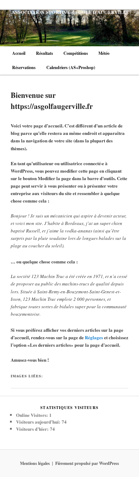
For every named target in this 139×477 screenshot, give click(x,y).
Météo (103, 53)
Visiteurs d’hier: (33, 428)
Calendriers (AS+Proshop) (70, 67)
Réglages (94, 337)
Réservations (24, 67)
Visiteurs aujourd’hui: (39, 421)
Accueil (18, 53)
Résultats (44, 53)
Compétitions (75, 53)
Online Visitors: (32, 415)
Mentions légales (35, 463)
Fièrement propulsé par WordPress (87, 463)
